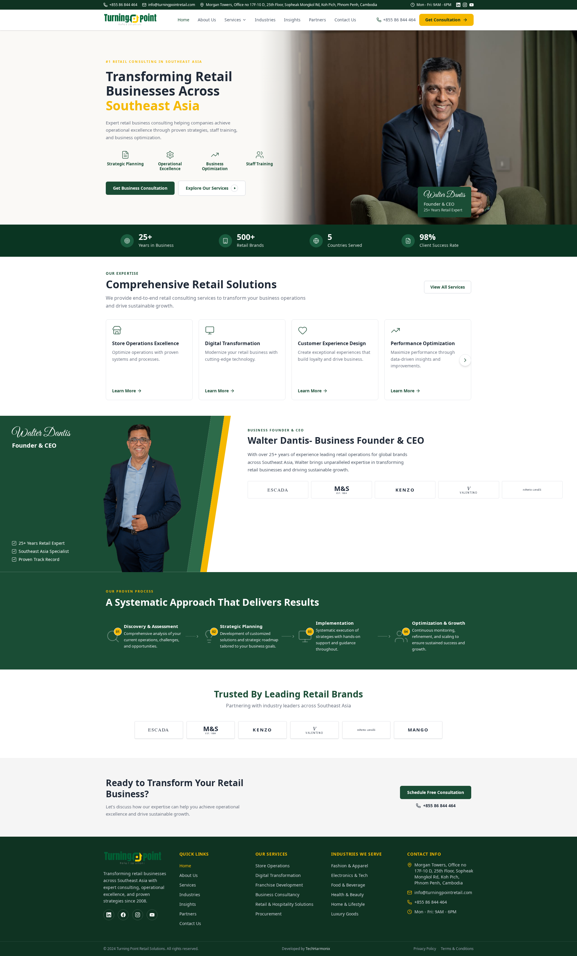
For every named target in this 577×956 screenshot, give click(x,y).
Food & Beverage (348, 885)
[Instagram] (465, 5)
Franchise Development (279, 885)
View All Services (447, 287)
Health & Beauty (347, 894)
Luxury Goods (345, 914)
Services (232, 20)
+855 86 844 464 (123, 4)
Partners (317, 20)
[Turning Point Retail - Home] (130, 19)
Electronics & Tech (349, 875)
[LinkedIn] (458, 5)
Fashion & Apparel (349, 866)
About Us (207, 20)
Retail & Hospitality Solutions (284, 904)
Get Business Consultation (140, 188)
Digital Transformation (278, 875)
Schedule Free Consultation (435, 792)
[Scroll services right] (465, 360)
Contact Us (345, 20)
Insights (292, 20)
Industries (265, 20)
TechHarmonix (318, 948)
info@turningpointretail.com (171, 4)
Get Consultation (442, 20)
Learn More (124, 391)
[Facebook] (123, 914)
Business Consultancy (277, 894)
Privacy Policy (425, 948)
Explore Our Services (207, 188)
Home (183, 20)
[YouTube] (471, 5)
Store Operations (272, 866)
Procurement (268, 914)
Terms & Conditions (457, 948)
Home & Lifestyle (348, 904)
